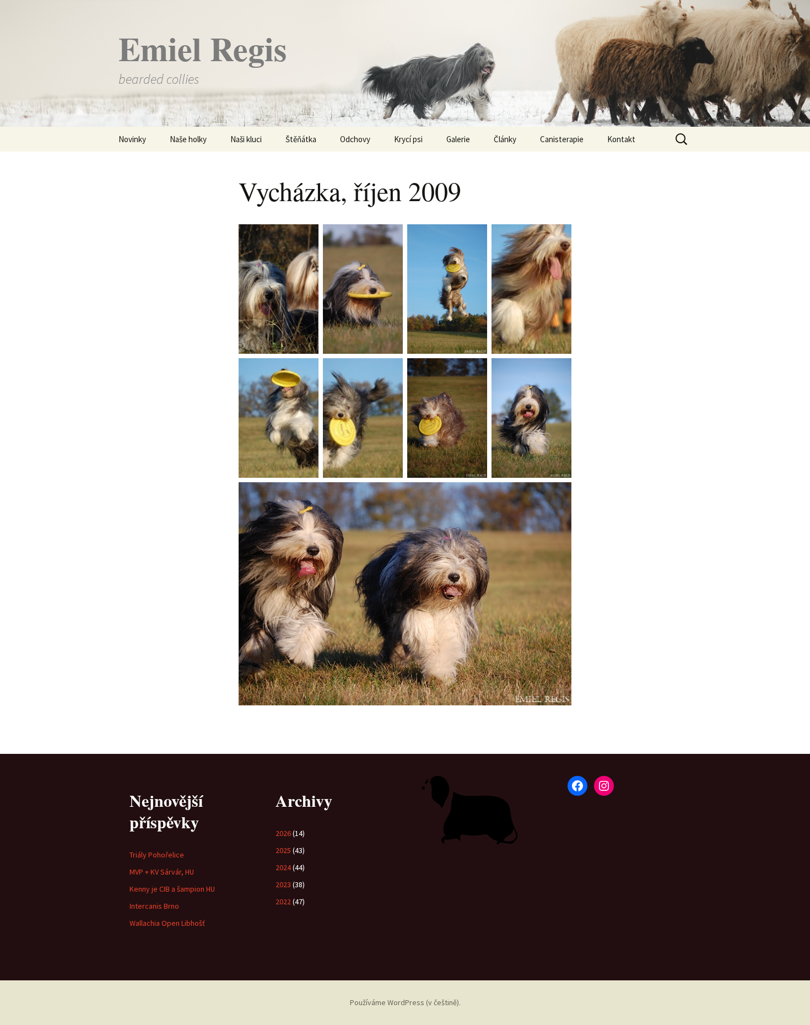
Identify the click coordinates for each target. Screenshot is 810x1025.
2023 (283, 884)
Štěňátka (300, 139)
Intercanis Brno (154, 906)
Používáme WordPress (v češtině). (405, 1002)
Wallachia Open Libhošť (167, 923)
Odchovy (355, 139)
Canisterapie (562, 139)
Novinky (132, 139)
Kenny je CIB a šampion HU (172, 889)
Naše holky (188, 139)
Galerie (458, 139)
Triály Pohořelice (156, 855)
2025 (283, 850)
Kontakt (621, 139)
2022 (283, 902)
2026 (283, 833)
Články (505, 139)
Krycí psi (408, 139)
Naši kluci (246, 139)
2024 (283, 867)
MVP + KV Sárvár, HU (161, 872)
